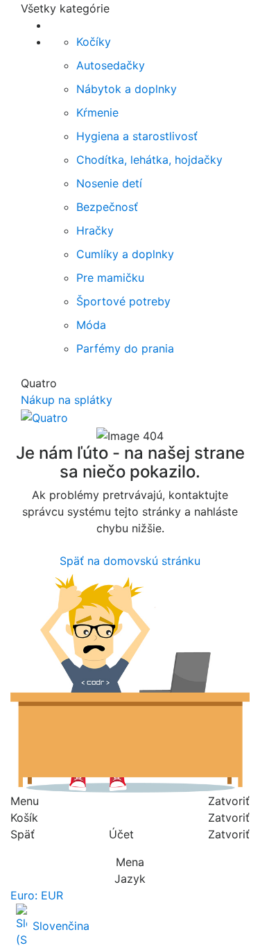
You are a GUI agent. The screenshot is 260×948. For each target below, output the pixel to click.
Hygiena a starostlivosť (137, 136)
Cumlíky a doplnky (125, 254)
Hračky (95, 230)
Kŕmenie (97, 112)
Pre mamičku (110, 278)
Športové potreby (123, 301)
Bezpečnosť (107, 207)
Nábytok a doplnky (126, 89)
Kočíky (93, 42)
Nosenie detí (109, 183)
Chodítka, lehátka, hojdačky (149, 160)
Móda (91, 325)
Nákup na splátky (66, 400)
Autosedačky (110, 65)
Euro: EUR (36, 895)
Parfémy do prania (125, 348)
